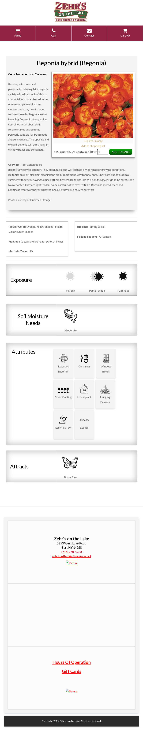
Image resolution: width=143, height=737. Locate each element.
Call (53, 35)
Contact (89, 35)
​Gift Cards (71, 671)
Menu (17, 35)
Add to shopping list (93, 145)
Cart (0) (125, 35)
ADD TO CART (121, 151)
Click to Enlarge (93, 140)
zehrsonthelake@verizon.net (71, 556)
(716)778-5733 (71, 552)
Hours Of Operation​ (71, 662)
